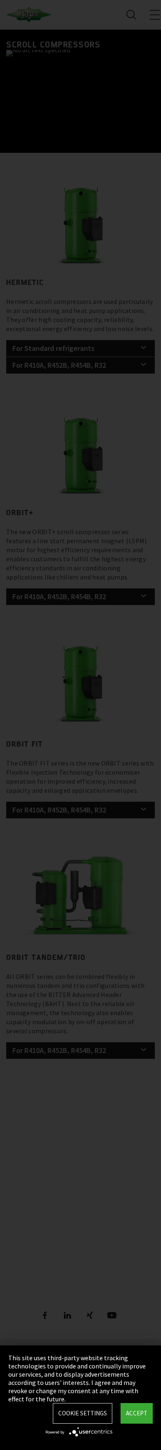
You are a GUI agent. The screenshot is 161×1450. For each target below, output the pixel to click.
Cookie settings (82, 1413)
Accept (136, 1413)
